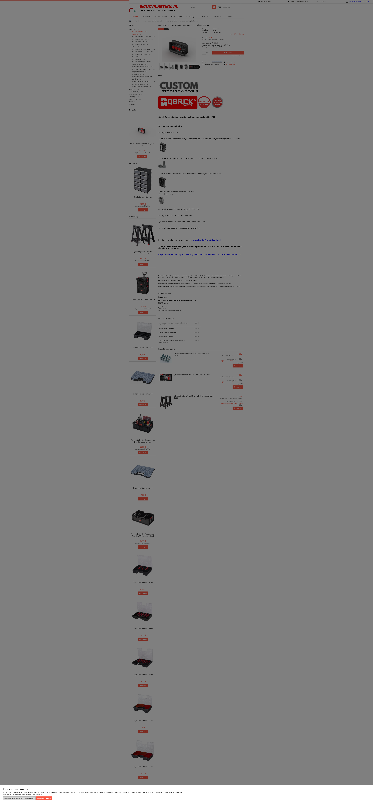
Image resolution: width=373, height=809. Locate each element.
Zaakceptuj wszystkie (44, 798)
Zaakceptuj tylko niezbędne (13, 798)
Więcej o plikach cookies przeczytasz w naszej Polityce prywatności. (22, 794)
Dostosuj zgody (29, 798)
